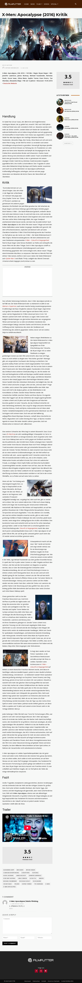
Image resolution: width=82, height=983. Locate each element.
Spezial (54, 4)
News (32, 4)
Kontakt (44, 981)
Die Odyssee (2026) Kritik (71, 111)
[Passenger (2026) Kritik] (59, 127)
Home (26, 4)
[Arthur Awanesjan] (3, 68)
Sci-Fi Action (7, 65)
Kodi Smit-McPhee (9, 878)
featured (35, 873)
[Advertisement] (27, 282)
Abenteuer (67, 100)
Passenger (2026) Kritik (71, 128)
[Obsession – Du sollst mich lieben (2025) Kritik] (59, 135)
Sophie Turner (26, 884)
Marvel (41, 878)
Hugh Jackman (8, 875)
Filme (38, 4)
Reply (11, 908)
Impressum (27, 981)
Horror (66, 118)
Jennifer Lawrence (35, 875)
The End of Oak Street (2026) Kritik (70, 103)
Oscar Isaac (7, 884)
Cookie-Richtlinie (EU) (67, 981)
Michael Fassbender (10, 881)
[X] (41, 971)
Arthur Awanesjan (12, 68)
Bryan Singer (30, 870)
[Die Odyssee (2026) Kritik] (59, 110)
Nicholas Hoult (24, 881)
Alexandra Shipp (8, 870)
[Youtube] (45, 971)
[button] (75, 4)
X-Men (48, 884)
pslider (17, 884)
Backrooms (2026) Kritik (71, 119)
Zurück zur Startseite (53, 981)
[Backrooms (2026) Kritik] (59, 118)
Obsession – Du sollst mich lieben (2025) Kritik (71, 136)
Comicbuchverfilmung (11, 873)
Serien (46, 4)
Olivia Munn (37, 881)
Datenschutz (36, 981)
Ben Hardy (20, 870)
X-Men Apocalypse (9, 887)
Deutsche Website (10, 83)
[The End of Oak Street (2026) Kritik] (59, 102)
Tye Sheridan (38, 884)
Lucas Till (33, 878)
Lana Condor (22, 878)
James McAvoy (21, 875)
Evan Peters (26, 873)
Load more (67, 143)
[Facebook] (36, 971)
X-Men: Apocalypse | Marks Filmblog (23, 901)
